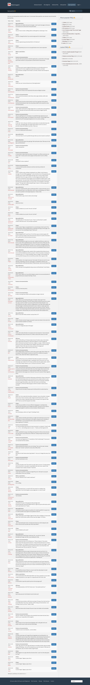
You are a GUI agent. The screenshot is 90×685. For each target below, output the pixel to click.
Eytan (9, 49)
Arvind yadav (11, 290)
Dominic (10, 647)
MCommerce (66, 28)
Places (64, 24)
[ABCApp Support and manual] (13, 4)
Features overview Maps (68, 56)
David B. (10, 413)
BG (8, 466)
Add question (63, 4)
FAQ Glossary (46, 681)
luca (9, 162)
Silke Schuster (11, 190)
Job (64, 58)
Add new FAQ (55, 4)
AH (9, 353)
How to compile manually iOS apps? (71, 51)
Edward (9, 478)
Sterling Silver (11, 484)
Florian (9, 321)
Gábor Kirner (11, 360)
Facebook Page (66, 61)
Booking (65, 41)
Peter (9, 131)
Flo (8, 454)
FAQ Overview (34, 681)
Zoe (9, 210)
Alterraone (10, 460)
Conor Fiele (10, 433)
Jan (8, 137)
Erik (9, 427)
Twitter (64, 22)
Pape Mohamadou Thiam (11, 277)
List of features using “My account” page (72, 30)
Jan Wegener (11, 142)
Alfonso (10, 571)
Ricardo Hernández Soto (10, 62)
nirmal (9, 54)
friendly (9, 155)
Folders (64, 37)
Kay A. (9, 397)
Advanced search (38, 4)
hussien (9, 316)
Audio (64, 43)
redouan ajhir (11, 204)
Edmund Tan (11, 37)
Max (9, 531)
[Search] (70, 11)
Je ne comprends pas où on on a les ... (71, 63)
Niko (9, 511)
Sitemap (40, 681)
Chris (9, 563)
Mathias (10, 32)
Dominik (10, 341)
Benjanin (10, 537)
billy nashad (10, 117)
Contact (52, 681)
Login (78, 4)
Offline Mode (66, 26)
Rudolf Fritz (10, 26)
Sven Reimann (11, 91)
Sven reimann (11, 110)
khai (9, 654)
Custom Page (66, 39)
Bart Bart (10, 295)
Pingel (9, 261)
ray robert (10, 235)
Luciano (9, 542)
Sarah (9, 659)
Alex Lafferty (11, 577)
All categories (47, 4)
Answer (53, 23)
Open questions (71, 4)
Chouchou (10, 284)
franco (9, 168)
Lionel (9, 473)
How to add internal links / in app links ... (72, 33)
